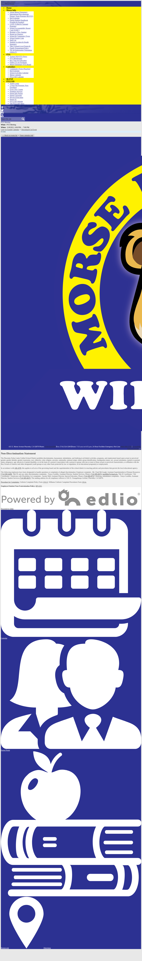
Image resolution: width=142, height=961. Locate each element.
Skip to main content (8, 2)
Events (3, 132)
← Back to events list (9, 135)
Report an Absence (16, 34)
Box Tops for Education (18, 60)
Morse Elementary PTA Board (20, 64)
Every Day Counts (16, 89)
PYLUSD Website (16, 101)
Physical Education (16, 97)
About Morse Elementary (19, 12)
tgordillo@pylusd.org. (110, 474)
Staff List (13, 40)
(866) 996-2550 (126, 447)
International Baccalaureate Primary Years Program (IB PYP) (21, 15)
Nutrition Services (16, 91)
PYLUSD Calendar (17, 77)
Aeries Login (14, 83)
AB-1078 (18, 468)
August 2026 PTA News (18, 56)
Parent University (16, 95)
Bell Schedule (15, 18)
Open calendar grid (26, 135)
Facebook (2, 107)
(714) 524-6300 (50, 447)
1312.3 (45, 482)
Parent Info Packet (16, 93)
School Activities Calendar (19, 73)
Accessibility (136, 447)
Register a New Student (18, 32)
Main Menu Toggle (7, 4)
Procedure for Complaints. (10, 482)
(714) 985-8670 (96, 474)
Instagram (2, 113)
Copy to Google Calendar (10, 130)
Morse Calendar (15, 75)
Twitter (2, 110)
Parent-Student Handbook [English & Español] (19, 21)
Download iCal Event (29, 130)
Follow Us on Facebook (18, 62)
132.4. (84, 482)
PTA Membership (16, 58)
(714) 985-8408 (6, 474)
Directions (47, 948)
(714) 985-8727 (89, 476)
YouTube (2, 115)
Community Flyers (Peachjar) (20, 69)
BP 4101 (39, 486)
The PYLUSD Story (17, 103)
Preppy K (13, 99)
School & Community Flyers (20, 36)
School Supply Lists (17, 38)
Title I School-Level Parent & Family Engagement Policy (20, 47)
